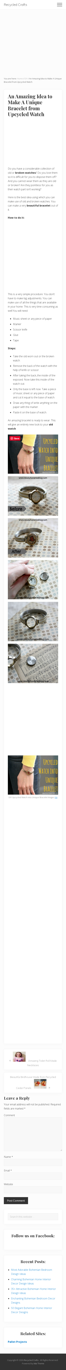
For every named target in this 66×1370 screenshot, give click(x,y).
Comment (9, 1115)
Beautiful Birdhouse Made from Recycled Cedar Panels (33, 1082)
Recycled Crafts (15, 5)
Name (8, 1157)
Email (8, 1170)
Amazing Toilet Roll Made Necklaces (33, 1062)
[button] (59, 5)
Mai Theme (39, 1363)
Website (8, 1184)
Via (56, 797)
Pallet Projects (17, 1342)
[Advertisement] (33, 42)
